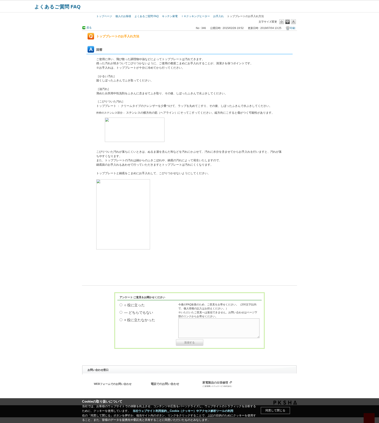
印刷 (292, 28)
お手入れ (218, 16)
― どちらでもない (138, 312)
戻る (89, 27)
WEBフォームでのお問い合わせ (113, 383)
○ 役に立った (134, 305)
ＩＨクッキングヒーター (195, 16)
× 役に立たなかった (139, 320)
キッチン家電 (170, 16)
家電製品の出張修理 (217, 384)
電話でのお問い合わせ (165, 383)
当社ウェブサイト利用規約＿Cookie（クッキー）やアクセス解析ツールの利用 (183, 410)
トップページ (104, 16)
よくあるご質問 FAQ (57, 6)
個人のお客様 (123, 16)
